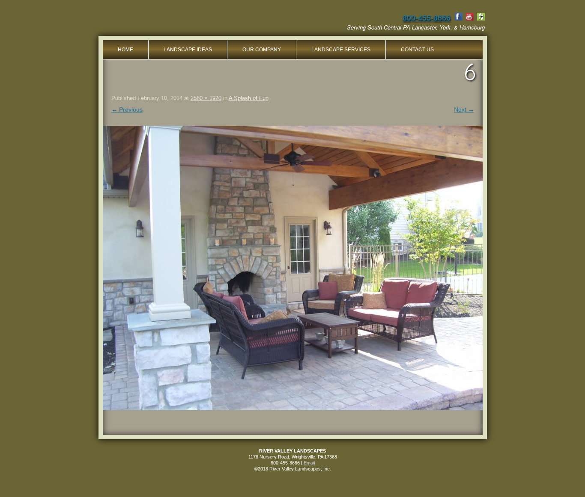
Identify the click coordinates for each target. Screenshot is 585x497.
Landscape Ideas (188, 50)
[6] (293, 268)
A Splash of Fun (249, 98)
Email (309, 462)
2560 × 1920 (206, 98)
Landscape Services (340, 50)
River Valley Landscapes (170, 21)
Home (125, 50)
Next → (464, 109)
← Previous (127, 109)
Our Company (261, 50)
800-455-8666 (427, 18)
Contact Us (417, 50)
